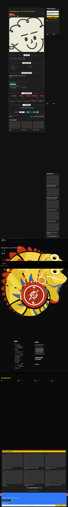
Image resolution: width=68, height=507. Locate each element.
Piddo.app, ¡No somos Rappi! (7, 467)
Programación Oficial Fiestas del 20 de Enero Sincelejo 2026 (52, 185)
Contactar (21, 366)
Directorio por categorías (18, 348)
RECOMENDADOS (6, 378)
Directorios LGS (20, 347)
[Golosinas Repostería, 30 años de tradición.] (34, 460)
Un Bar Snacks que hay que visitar (51, 467)
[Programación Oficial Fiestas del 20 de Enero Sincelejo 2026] (53, 180)
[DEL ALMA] (12, 477)
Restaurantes (17, 350)
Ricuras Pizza (23, 129)
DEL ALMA (4, 484)
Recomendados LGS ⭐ (18, 355)
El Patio (10, 116)
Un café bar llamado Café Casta (29, 484)
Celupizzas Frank (36, 129)
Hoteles (16, 349)
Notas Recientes (17, 356)
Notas (22, 354)
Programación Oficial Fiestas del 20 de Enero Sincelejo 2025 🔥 (52, 198)
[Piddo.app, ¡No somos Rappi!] (12, 460)
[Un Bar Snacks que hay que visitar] (55, 460)
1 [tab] (26, 52)
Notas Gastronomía (18, 357)
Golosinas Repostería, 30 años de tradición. (31, 467)
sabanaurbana (49, 199)
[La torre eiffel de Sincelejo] (53, 216)
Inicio (16, 343)
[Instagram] (11, 80)
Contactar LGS (17, 368)
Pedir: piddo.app (12, 14)
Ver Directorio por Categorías (52, 18)
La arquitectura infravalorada (52, 209)
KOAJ (10, 129)
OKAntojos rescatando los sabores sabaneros (53, 484)
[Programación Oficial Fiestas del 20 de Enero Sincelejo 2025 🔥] (53, 192)
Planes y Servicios (17, 367)
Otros (22, 363)
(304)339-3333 (13, 84)
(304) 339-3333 (12, 82)
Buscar (53, 16)
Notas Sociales (17, 361)
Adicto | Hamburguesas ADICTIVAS (37, 116)
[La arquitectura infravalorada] (53, 204)
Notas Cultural (17, 362)
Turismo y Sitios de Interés (19, 351)
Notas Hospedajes (17, 360)
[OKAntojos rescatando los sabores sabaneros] (55, 477)
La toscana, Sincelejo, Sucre (14, 86)
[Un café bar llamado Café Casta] (34, 477)
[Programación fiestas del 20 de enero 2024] (53, 227)
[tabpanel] (26, 34)
